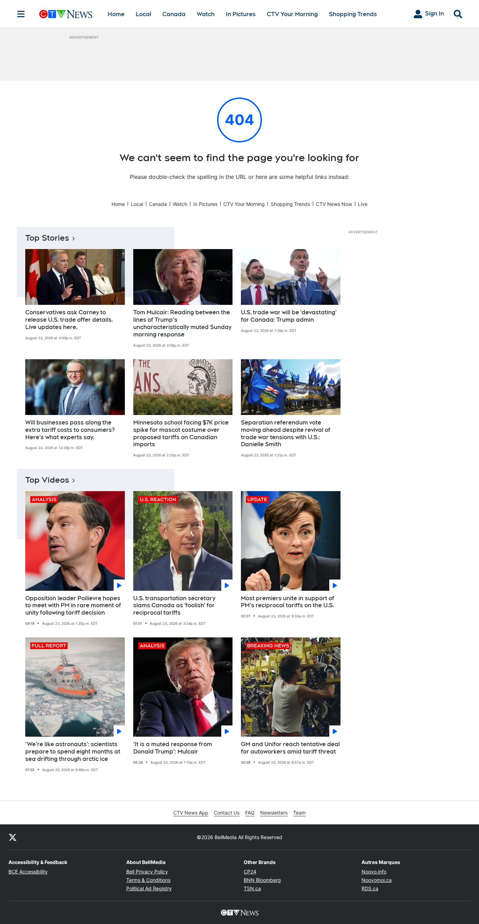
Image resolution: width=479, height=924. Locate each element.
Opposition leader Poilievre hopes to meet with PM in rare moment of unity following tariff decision (73, 605)
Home (116, 14)
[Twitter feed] (12, 837)
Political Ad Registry (149, 888)
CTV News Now (334, 204)
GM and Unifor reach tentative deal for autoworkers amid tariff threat (290, 748)
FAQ (250, 813)
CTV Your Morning (292, 14)
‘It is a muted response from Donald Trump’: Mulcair (172, 748)
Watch (206, 14)
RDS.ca (370, 888)
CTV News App (190, 813)
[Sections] (21, 14)
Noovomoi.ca (377, 880)
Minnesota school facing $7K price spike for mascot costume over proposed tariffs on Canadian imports (181, 433)
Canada (173, 14)
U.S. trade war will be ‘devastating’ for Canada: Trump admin (289, 316)
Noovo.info (374, 872)
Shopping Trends (353, 14)
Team (299, 813)
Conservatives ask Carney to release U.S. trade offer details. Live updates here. (69, 319)
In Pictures (241, 14)
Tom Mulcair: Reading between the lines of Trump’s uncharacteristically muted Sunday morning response (182, 323)
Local (143, 14)
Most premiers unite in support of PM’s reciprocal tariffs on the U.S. (287, 602)
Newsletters (274, 813)
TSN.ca (252, 888)
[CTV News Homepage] (65, 14)
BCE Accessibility (28, 872)
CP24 (250, 872)
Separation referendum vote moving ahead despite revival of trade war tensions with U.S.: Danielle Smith (285, 433)
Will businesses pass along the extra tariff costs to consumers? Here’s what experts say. (70, 430)
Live (362, 204)
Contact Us (227, 813)
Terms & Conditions (148, 880)
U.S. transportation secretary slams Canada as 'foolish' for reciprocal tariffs (174, 605)
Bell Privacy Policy (147, 872)
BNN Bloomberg (262, 880)
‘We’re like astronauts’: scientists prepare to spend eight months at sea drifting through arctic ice (72, 751)
